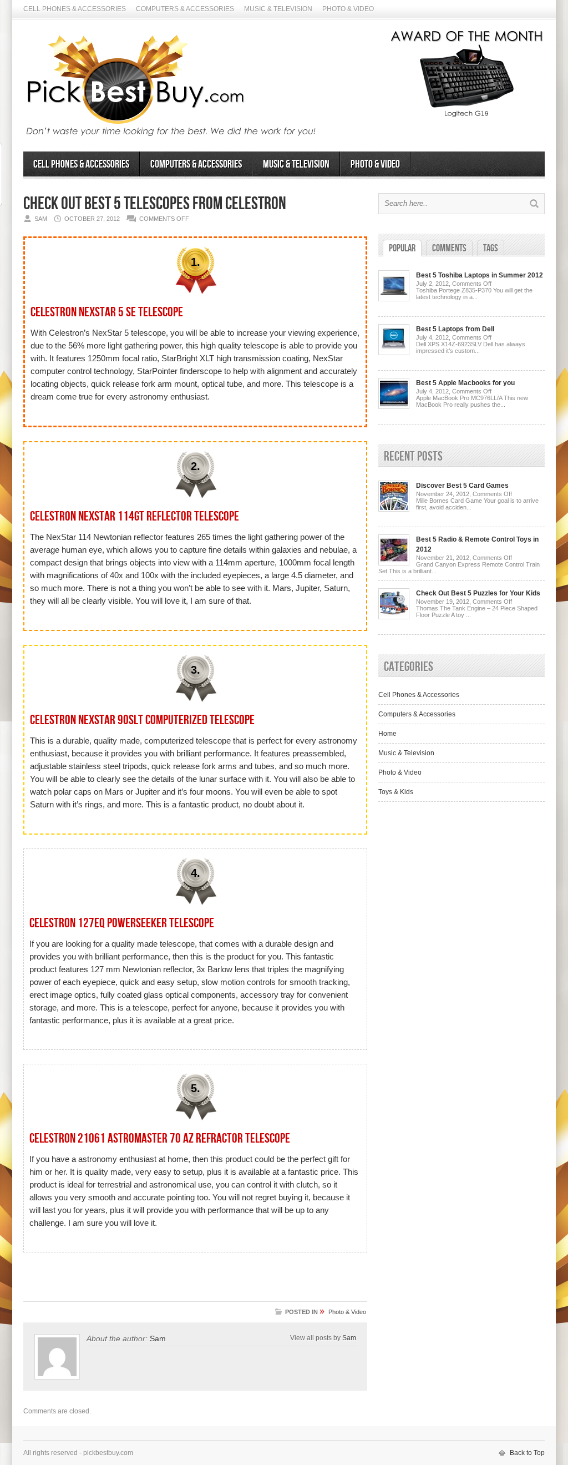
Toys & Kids (395, 792)
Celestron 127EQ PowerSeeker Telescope (121, 923)
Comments (449, 248)
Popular (402, 248)
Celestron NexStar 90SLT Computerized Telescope (142, 720)
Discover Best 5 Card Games (462, 485)
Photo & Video (348, 9)
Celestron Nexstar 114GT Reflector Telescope (134, 516)
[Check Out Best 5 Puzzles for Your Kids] (393, 617)
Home (387, 733)
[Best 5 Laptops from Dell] (393, 353)
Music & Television (278, 9)
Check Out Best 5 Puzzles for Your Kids (478, 593)
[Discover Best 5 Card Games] (393, 509)
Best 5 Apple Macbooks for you (465, 383)
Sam (158, 1338)
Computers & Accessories (185, 9)
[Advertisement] (195, 1283)
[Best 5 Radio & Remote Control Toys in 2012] (393, 563)
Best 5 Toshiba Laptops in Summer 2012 (479, 275)
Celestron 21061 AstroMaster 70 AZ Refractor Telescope (159, 1138)
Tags (490, 248)
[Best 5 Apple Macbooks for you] (393, 407)
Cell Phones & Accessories (74, 9)
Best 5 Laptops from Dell (455, 329)
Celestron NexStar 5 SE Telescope (107, 312)
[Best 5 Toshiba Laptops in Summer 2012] (393, 299)
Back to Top (527, 1453)
